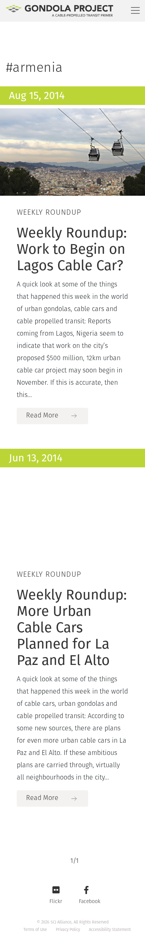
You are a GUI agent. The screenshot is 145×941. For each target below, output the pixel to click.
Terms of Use (35, 929)
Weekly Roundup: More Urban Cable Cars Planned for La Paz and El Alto (72, 627)
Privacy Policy (68, 929)
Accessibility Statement (110, 929)
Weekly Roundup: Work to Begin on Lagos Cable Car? (72, 249)
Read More (42, 416)
